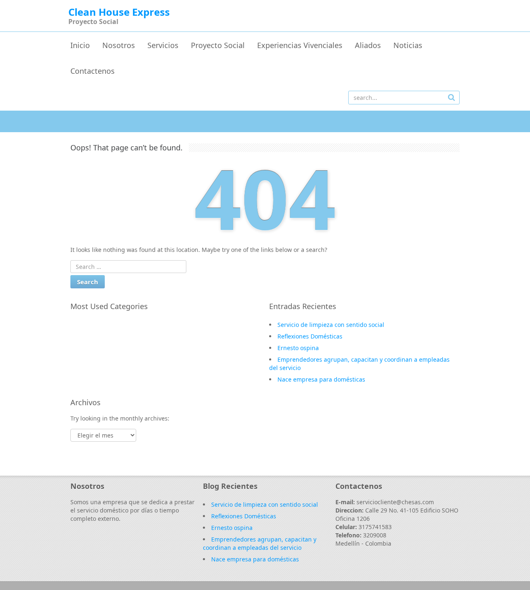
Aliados (368, 45)
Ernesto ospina (298, 348)
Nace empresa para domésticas (321, 379)
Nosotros (118, 45)
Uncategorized (99, 337)
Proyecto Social (218, 45)
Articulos (91, 361)
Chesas (89, 325)
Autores (90, 349)
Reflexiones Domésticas (309, 336)
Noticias (407, 45)
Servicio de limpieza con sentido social (330, 325)
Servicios (162, 45)
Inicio (80, 45)
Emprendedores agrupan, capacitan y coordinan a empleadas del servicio (259, 543)
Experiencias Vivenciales (299, 45)
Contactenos (92, 71)
